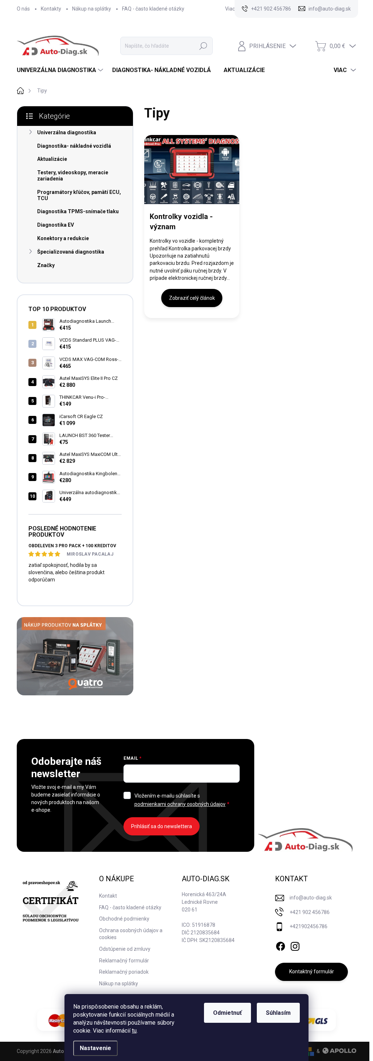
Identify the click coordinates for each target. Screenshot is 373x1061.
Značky (46, 265)
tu (134, 1030)
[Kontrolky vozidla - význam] (191, 169)
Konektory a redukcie (63, 238)
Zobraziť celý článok (192, 298)
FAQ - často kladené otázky (153, 9)
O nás (23, 9)
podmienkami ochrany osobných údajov (179, 804)
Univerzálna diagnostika (66, 132)
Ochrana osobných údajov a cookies (130, 934)
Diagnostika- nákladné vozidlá (74, 146)
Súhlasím (278, 1012)
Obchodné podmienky (124, 919)
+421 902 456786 (310, 912)
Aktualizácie (52, 159)
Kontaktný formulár (311, 971)
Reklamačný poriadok (124, 972)
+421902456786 (308, 926)
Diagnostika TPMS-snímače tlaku (78, 211)
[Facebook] (280, 944)
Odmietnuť (227, 1012)
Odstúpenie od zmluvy (124, 949)
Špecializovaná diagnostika (70, 252)
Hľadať (203, 46)
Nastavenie (95, 1048)
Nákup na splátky (91, 9)
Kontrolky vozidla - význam (181, 221)
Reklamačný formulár (124, 960)
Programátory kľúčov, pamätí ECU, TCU (79, 195)
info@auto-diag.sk (311, 898)
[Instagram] (295, 944)
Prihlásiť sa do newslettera (161, 826)
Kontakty (51, 9)
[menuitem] (61, 70)
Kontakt (108, 896)
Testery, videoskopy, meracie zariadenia (72, 176)
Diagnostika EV (55, 225)
